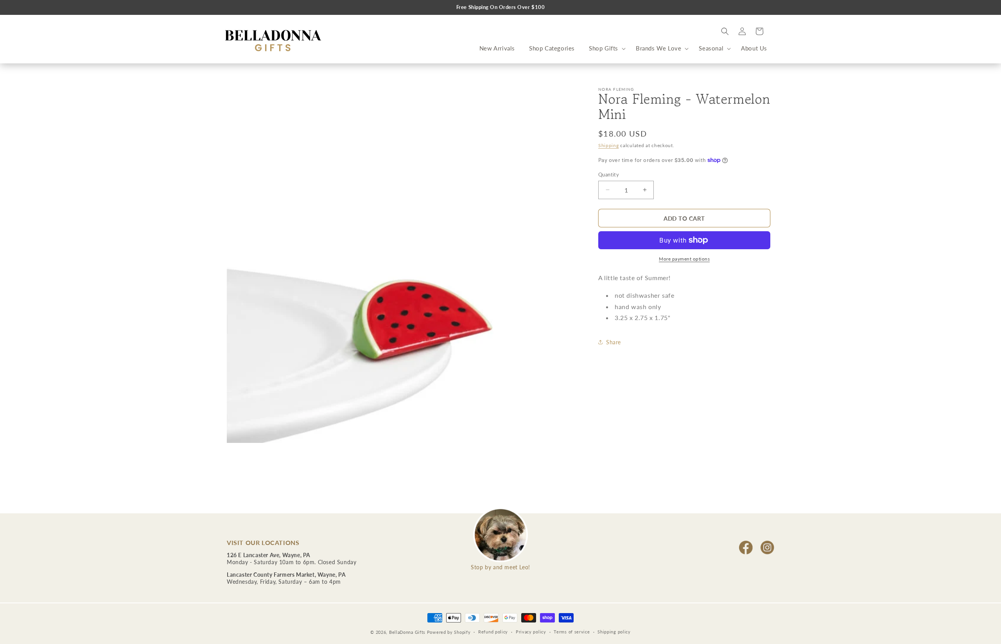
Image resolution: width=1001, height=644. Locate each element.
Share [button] (613, 341)
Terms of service (572, 631)
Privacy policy (531, 631)
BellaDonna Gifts (407, 632)
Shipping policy (614, 631)
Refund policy (493, 631)
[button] (605, 48)
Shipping (608, 145)
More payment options (684, 259)
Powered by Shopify (449, 632)
